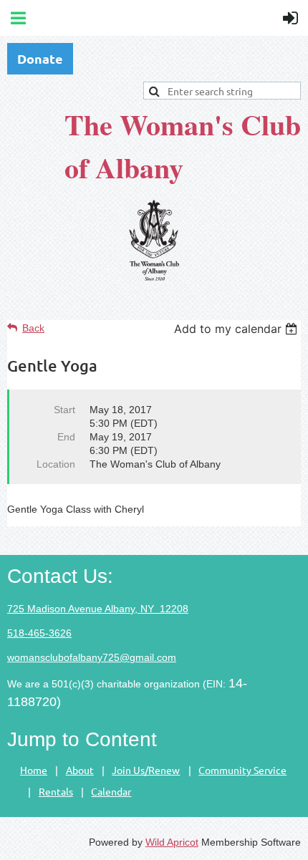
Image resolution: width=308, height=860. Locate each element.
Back (33, 328)
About (80, 769)
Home (33, 769)
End (66, 437)
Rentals (56, 791)
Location (56, 464)
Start (64, 409)
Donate (40, 58)
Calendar (111, 791)
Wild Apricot (171, 842)
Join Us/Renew (146, 769)
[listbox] (237, 328)
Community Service (242, 769)
